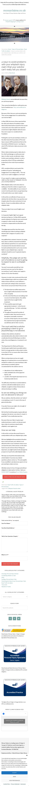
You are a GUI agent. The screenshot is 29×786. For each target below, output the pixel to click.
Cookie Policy (6, 784)
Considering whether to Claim (8, 575)
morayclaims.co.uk (14, 13)
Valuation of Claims (6, 586)
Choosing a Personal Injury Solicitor (10, 573)
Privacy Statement (15, 784)
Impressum (23, 784)
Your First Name (6, 523)
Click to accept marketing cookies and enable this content (14, 721)
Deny (14, 776)
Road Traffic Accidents (13, 484)
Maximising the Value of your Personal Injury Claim (13, 581)
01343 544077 (9, 20)
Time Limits (4, 584)
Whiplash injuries (6, 99)
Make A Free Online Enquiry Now (14, 477)
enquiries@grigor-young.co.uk (15, 21)
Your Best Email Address (8, 528)
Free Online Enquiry (21, 472)
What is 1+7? (5, 554)
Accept (14, 772)
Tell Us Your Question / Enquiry (9, 536)
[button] (27, 755)
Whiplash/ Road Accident (14, 488)
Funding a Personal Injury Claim (9, 579)
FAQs (2, 577)
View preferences (14, 780)
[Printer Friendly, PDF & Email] (2, 482)
